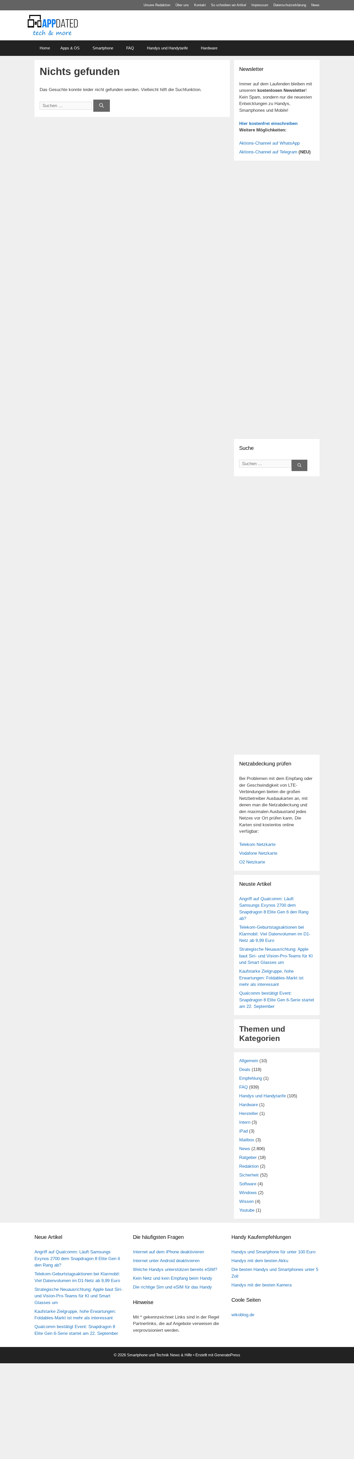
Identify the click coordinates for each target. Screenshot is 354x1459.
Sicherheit (249, 1175)
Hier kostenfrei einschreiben (268, 123)
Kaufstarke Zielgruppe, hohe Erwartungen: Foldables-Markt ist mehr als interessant (271, 978)
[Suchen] (101, 106)
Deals (244, 1069)
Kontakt (200, 5)
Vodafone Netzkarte (258, 853)
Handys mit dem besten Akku (259, 1260)
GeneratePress (227, 1355)
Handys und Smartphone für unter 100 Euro (273, 1251)
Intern (244, 1122)
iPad (243, 1131)
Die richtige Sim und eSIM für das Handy (172, 1287)
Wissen (246, 1201)
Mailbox (246, 1139)
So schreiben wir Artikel (228, 5)
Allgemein (248, 1060)
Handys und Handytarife (167, 48)
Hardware (209, 48)
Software (247, 1183)
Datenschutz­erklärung (289, 5)
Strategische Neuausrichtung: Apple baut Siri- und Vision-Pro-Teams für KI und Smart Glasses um (276, 956)
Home (45, 48)
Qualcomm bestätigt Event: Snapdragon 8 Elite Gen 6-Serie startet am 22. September (276, 1000)
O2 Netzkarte (252, 862)
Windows (248, 1192)
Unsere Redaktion (157, 5)
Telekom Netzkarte (257, 844)
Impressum (259, 5)
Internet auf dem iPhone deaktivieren (168, 1251)
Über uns (182, 5)
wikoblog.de (242, 1314)
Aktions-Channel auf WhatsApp (269, 143)
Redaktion (249, 1166)
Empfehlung (250, 1078)
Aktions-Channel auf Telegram (268, 152)
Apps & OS (70, 48)
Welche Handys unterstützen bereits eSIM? (175, 1269)
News (315, 5)
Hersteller (248, 1113)
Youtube (246, 1210)
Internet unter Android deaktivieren (166, 1260)
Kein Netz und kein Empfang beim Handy (172, 1278)
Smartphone (103, 48)
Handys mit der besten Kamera (261, 1285)
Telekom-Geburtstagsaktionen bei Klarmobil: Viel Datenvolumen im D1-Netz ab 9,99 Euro (274, 934)
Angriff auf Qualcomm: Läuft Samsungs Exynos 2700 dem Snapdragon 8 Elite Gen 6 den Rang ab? (77, 1258)
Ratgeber (248, 1157)
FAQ (130, 48)
